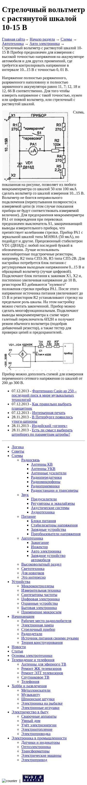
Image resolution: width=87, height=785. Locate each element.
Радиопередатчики (46, 477)
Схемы (66, 39)
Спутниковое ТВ (35, 677)
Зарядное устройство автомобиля (48, 558)
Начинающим (23, 616)
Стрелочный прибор (38, 629)
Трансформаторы (35, 751)
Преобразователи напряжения (55, 534)
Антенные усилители (48, 473)
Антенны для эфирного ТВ (43, 664)
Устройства (21, 582)
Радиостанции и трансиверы (54, 490)
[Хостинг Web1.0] (33, 781)
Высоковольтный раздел (41, 564)
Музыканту (30, 695)
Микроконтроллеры (37, 586)
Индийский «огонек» (49, 426)
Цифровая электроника (40, 599)
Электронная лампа (37, 625)
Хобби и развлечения (29, 686)
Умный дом (30, 721)
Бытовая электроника (39, 608)
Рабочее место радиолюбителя (46, 621)
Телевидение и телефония (33, 660)
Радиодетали (31, 634)
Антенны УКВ (43, 469)
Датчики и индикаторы (40, 742)
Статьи (17, 651)
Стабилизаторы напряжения (54, 525)
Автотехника (13, 44)
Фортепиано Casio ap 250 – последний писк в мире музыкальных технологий (44, 395)
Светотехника (32, 569)
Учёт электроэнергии (39, 725)
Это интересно (33, 577)
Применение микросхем (41, 612)
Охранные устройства (39, 603)
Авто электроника (44, 44)
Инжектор (39, 547)
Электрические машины (41, 755)
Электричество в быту (30, 712)
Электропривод (34, 760)
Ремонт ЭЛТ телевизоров (42, 673)
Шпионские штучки (38, 699)
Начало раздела (42, 39)
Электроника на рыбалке (42, 703)
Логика (18, 447)
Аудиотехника (43, 512)
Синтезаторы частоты (39, 595)
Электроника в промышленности (39, 738)
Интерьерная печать (48, 413)
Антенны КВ (42, 464)
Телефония (30, 682)
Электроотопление (36, 729)
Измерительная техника (41, 590)
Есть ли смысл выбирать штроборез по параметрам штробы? (42, 432)
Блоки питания (43, 521)
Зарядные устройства (48, 529)
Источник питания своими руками (50, 638)
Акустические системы (50, 508)
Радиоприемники (45, 486)
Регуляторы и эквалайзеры (53, 503)
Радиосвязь (30, 460)
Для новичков (32, 573)
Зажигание (40, 542)
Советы (18, 451)
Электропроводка (36, 734)
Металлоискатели (36, 690)
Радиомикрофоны (45, 482)
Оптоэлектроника (36, 747)
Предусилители (44, 499)
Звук (25, 495)
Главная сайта (13, 39)
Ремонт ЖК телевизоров (41, 668)
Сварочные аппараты (39, 716)
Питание (28, 516)
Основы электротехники (32, 655)
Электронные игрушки (40, 708)
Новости (19, 647)
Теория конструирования (42, 642)
